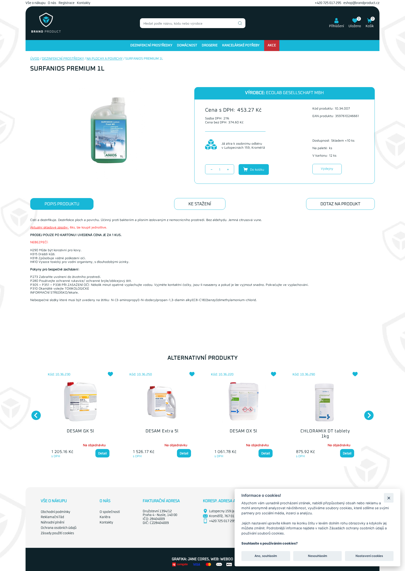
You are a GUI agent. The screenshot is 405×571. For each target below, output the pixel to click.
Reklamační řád (52, 517)
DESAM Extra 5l (162, 431)
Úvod (34, 58)
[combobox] (192, 23)
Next (366, 413)
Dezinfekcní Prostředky (151, 45)
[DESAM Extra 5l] (162, 402)
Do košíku (256, 169)
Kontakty (83, 3)
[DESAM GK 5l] (80, 402)
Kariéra (105, 517)
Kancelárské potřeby (240, 45)
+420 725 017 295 (328, 3)
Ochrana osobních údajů (58, 528)
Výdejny (327, 168)
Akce (272, 45)
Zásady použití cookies (57, 533)
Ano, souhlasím (266, 556)
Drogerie (210, 45)
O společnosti (110, 512)
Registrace (67, 3)
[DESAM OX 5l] (243, 402)
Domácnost (187, 45)
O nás (52, 3)
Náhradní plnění (52, 522)
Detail (102, 453)
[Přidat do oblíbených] (110, 374)
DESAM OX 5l (243, 431)
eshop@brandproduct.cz (361, 3)
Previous (33, 413)
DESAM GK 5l (80, 431)
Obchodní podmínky (55, 512)
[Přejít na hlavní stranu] (46, 31)
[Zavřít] (389, 498)
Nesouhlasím (317, 556)
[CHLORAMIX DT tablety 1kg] (325, 402)
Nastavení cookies (369, 556)
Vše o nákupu (35, 3)
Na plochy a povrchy (104, 58)
